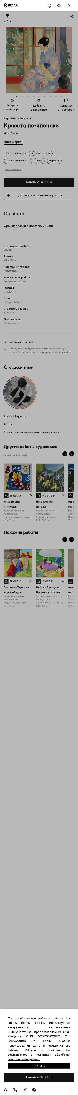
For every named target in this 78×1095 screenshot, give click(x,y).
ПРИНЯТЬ (39, 1066)
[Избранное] (59, 6)
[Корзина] (68, 6)
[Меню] (72, 1090)
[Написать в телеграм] (25, 1089)
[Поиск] (6, 1090)
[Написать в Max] (34, 1089)
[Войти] (49, 6)
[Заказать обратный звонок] (15, 1090)
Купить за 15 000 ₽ (39, 1077)
